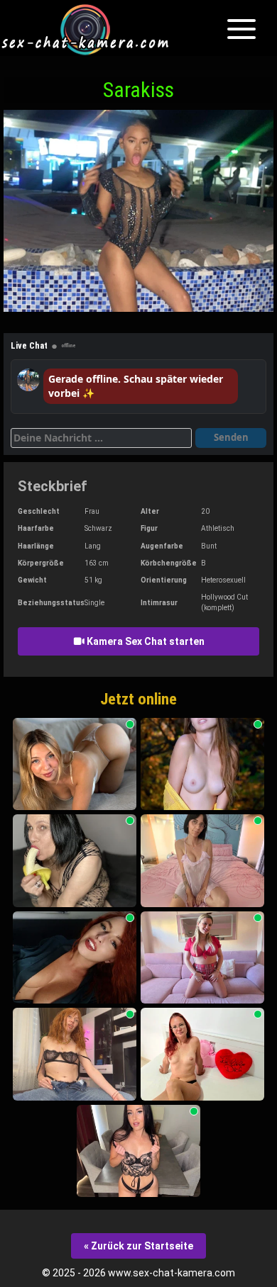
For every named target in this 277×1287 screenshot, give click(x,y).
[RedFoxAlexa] (74, 1054)
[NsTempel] (74, 860)
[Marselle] (74, 957)
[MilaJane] (138, 1151)
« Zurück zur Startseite (138, 1246)
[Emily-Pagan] (202, 1054)
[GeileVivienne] (202, 957)
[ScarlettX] (202, 764)
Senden (231, 437)
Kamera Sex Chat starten (145, 641)
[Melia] (202, 860)
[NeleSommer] (74, 764)
